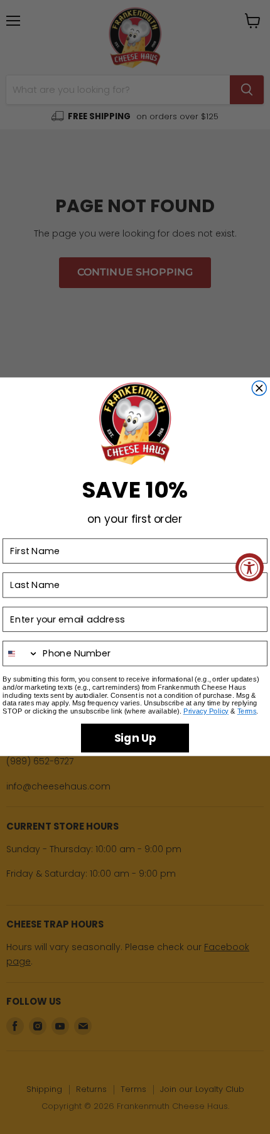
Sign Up (135, 738)
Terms (247, 711)
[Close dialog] (259, 388)
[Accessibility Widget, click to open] (249, 567)
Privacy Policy (206, 711)
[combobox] (20, 654)
